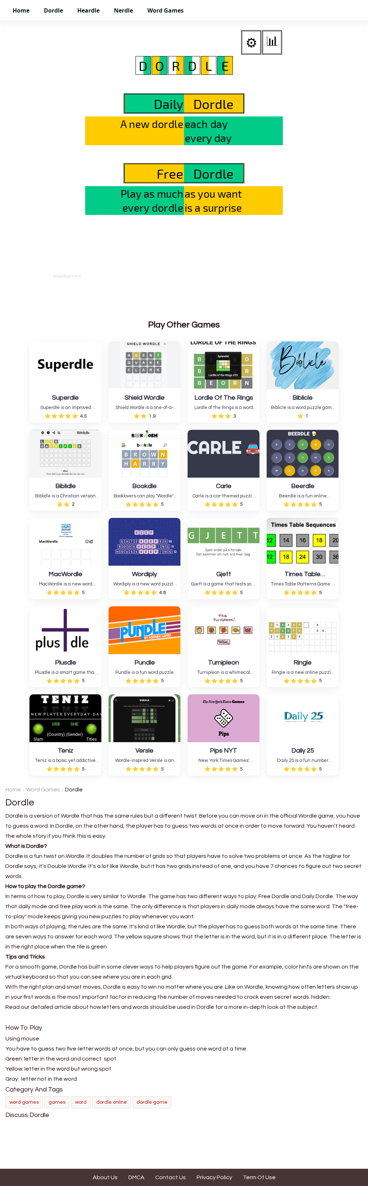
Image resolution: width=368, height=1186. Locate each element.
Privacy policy (214, 1177)
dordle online (111, 1102)
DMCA (136, 1177)
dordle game (152, 1102)
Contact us (170, 1177)
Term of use (259, 1177)
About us (105, 1177)
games (57, 1102)
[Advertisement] (184, 296)
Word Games (43, 789)
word (81, 1102)
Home (13, 789)
